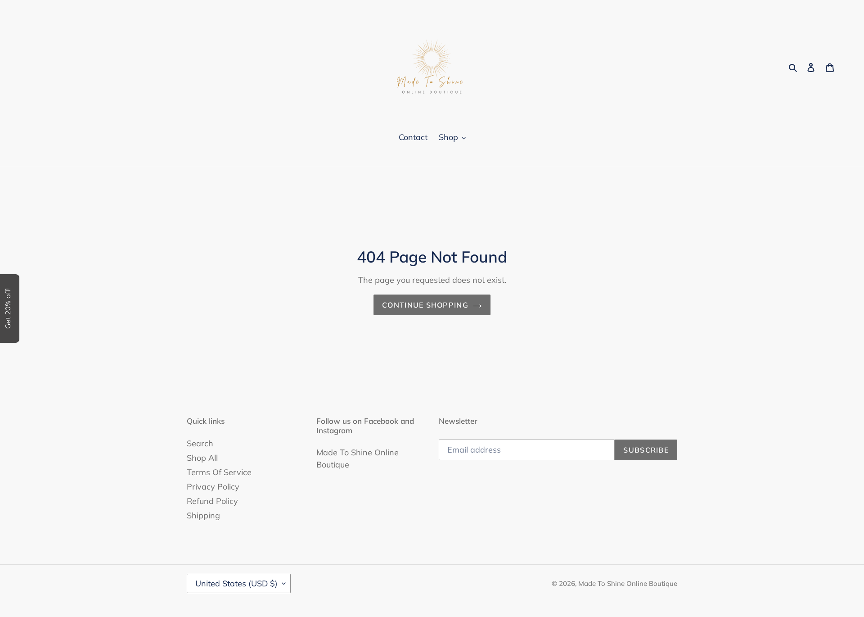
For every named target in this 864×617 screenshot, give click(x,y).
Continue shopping (425, 304)
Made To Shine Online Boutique (627, 583)
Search (200, 443)
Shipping (203, 515)
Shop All (202, 458)
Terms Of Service (219, 472)
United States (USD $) (236, 583)
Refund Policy (212, 501)
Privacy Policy (213, 486)
